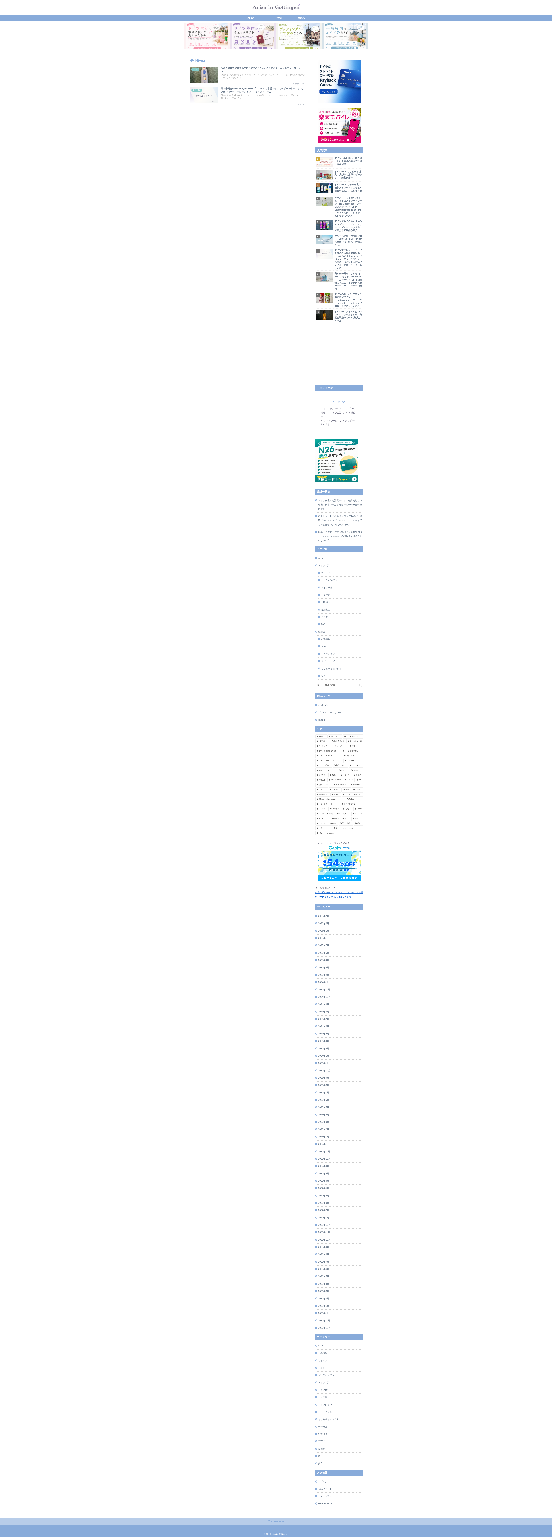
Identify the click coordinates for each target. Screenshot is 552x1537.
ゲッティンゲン (329, 580)
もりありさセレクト (331, 668)
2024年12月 (324, 982)
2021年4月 (323, 1284)
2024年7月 (323, 1019)
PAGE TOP (277, 1521)
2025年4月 (323, 960)
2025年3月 (323, 967)
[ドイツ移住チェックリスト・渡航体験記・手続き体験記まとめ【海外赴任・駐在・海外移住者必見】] (253, 36)
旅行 (323, 624)
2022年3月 (323, 1203)
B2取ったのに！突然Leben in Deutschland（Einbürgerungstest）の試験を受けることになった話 (340, 536)
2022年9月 (323, 1166)
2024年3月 (323, 1048)
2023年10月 (324, 1070)
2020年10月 (324, 1328)
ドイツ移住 (326, 587)
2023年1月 (323, 1136)
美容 (323, 675)
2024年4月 (323, 1041)
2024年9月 (323, 1004)
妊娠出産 (325, 609)
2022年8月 (323, 1173)
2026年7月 (323, 916)
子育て (324, 617)
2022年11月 (324, 1151)
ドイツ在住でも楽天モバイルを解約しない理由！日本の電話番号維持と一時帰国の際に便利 (340, 504)
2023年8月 (323, 1085)
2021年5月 (323, 1276)
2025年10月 (324, 938)
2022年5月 (323, 1188)
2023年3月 (323, 1122)
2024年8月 (323, 1011)
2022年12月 (324, 1144)
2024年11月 (324, 989)
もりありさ (339, 401)
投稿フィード (325, 1489)
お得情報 (325, 639)
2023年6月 (323, 1100)
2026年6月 (323, 923)
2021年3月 (323, 1291)
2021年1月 (323, 1306)
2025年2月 (323, 975)
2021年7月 (323, 1261)
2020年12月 (324, 1313)
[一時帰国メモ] (345, 36)
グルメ (324, 646)
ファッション (328, 653)
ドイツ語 (325, 595)
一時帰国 (325, 602)
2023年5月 (323, 1107)
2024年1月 (323, 1055)
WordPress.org (325, 1503)
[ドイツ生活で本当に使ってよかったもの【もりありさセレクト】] (207, 36)
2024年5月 (323, 1033)
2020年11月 (324, 1320)
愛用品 (321, 631)
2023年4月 (323, 1114)
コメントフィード (327, 1496)
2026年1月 (323, 930)
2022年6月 (323, 1180)
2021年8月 (323, 1254)
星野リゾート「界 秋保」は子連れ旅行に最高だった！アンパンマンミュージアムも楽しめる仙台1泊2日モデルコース (340, 520)
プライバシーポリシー (329, 712)
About (321, 558)
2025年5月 (323, 952)
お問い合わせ (325, 705)
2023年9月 (323, 1077)
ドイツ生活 (324, 565)
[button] (360, 685)
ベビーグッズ (328, 661)
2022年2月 (323, 1210)
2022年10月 (324, 1158)
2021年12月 (324, 1225)
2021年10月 (324, 1239)
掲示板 (321, 719)
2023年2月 (323, 1129)
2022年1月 (323, 1217)
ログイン (322, 1481)
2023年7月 (323, 1092)
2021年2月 (323, 1298)
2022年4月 (323, 1195)
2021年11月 (324, 1232)
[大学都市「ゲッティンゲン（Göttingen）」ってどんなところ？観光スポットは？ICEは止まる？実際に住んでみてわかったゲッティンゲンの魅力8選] (299, 36)
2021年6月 (323, 1269)
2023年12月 (324, 1063)
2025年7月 (323, 945)
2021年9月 (323, 1247)
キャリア (325, 573)
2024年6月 (323, 1026)
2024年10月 (324, 997)
